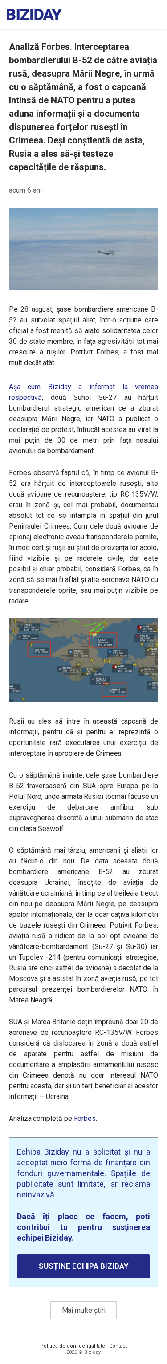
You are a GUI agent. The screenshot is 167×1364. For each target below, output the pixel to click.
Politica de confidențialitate (72, 1346)
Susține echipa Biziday (83, 1266)
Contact (118, 1346)
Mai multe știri (84, 1310)
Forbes (85, 1118)
